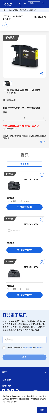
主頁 (4, 10)
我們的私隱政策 (13, 402)
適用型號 (24, 164)
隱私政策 (38, 347)
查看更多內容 (26, 207)
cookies (18, 396)
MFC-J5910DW (31, 267)
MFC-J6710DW (31, 179)
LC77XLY (32, 10)
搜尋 (43, 2)
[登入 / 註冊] (20, 2)
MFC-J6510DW (31, 224)
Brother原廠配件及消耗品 (17, 10)
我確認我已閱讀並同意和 (25, 347)
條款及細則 (28, 347)
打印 (44, 142)
